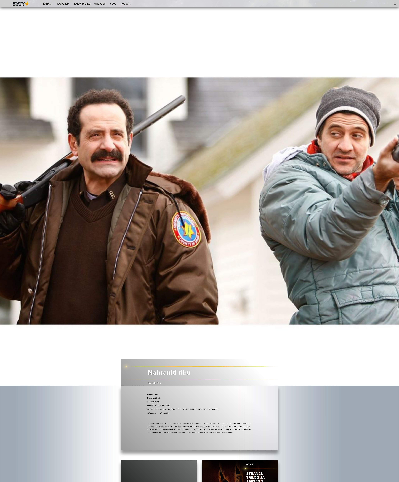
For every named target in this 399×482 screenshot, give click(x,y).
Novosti (125, 4)
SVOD (113, 4)
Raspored (63, 4)
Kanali (47, 4)
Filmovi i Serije (81, 4)
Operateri (100, 4)
